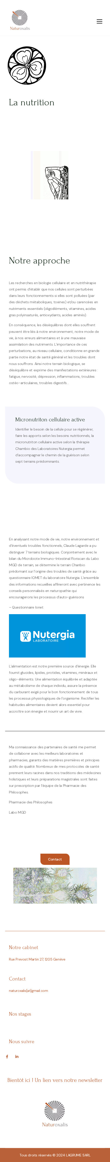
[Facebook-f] (7, 1056)
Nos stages (20, 1014)
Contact (17, 979)
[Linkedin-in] (17, 1056)
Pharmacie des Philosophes (30, 802)
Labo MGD (17, 812)
